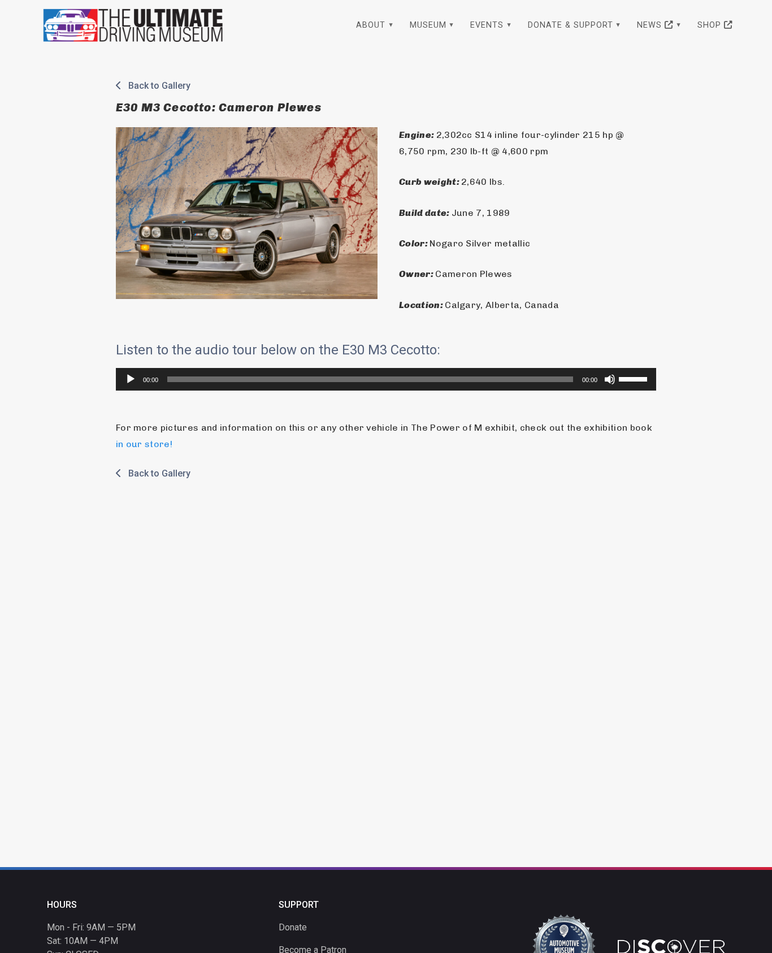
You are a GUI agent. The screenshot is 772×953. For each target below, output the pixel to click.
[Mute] (609, 379)
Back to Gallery (156, 85)
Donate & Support (570, 25)
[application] (386, 379)
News (651, 25)
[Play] (130, 379)
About (370, 25)
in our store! (144, 444)
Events (487, 25)
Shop (710, 25)
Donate (293, 927)
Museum (428, 25)
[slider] (634, 378)
